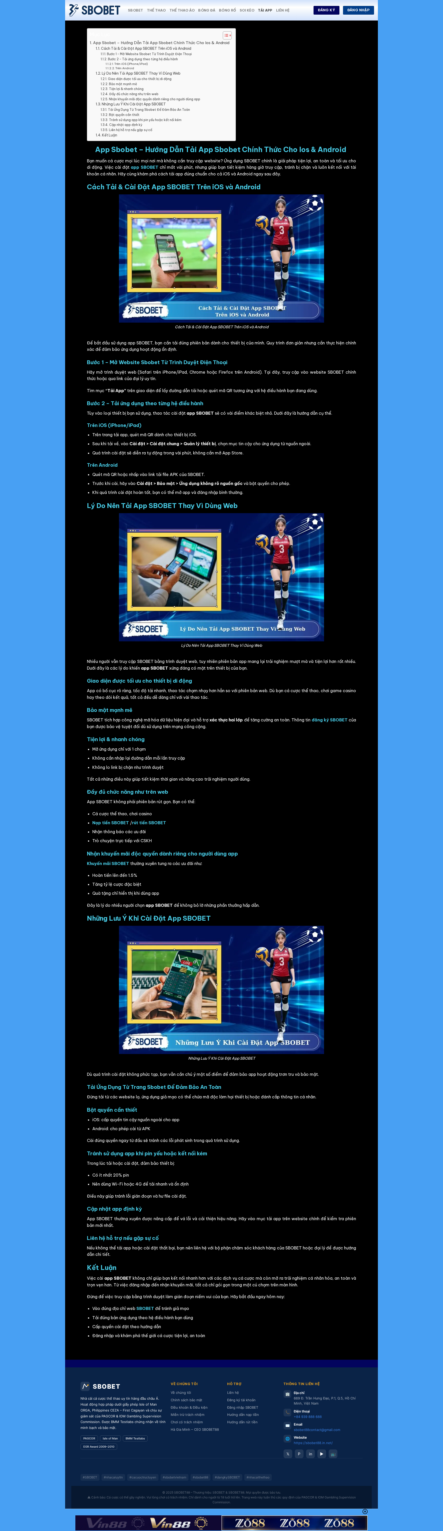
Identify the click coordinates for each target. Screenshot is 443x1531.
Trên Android (124, 68)
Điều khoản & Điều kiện (189, 1407)
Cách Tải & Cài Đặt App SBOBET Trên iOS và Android (146, 48)
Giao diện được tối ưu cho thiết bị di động (139, 79)
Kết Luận (109, 135)
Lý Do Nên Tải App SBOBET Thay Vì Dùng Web (141, 73)
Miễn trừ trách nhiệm (187, 1415)
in (310, 1454)
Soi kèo (247, 10)
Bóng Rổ (227, 10)
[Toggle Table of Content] (224, 35)
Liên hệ (283, 10)
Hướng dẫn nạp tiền (243, 1415)
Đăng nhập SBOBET (242, 1407)
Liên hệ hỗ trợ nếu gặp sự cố (130, 130)
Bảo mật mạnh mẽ (123, 84)
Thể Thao (156, 10)
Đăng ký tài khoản (241, 1400)
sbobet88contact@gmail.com (317, 1430)
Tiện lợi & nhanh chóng (126, 89)
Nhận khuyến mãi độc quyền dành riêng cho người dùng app (154, 99)
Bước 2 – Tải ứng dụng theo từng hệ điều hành (143, 59)
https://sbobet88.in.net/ (313, 1443)
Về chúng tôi (181, 1392)
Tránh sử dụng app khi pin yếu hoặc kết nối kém (145, 120)
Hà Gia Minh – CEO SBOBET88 (195, 1429)
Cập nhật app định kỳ (125, 125)
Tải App (265, 10)
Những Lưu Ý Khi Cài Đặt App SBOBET (134, 104)
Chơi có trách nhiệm (187, 1422)
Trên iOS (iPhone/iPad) (131, 64)
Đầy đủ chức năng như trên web (133, 94)
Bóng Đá (206, 10)
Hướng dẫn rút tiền (242, 1422)
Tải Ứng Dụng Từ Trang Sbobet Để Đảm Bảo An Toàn (149, 110)
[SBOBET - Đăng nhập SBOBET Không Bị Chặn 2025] (94, 10)
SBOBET (135, 10)
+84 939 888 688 (308, 1417)
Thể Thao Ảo (182, 10)
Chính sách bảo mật (186, 1400)
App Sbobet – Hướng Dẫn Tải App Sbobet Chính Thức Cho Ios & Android (161, 42)
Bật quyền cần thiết (124, 115)
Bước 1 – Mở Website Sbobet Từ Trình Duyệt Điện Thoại (149, 54)
